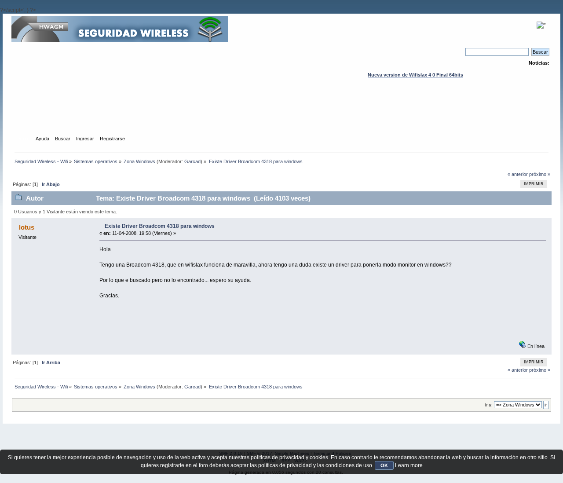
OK (384, 465)
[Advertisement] (281, 115)
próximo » (539, 174)
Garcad (192, 161)
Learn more (409, 465)
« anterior (518, 174)
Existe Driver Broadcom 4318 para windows (160, 226)
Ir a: (489, 404)
